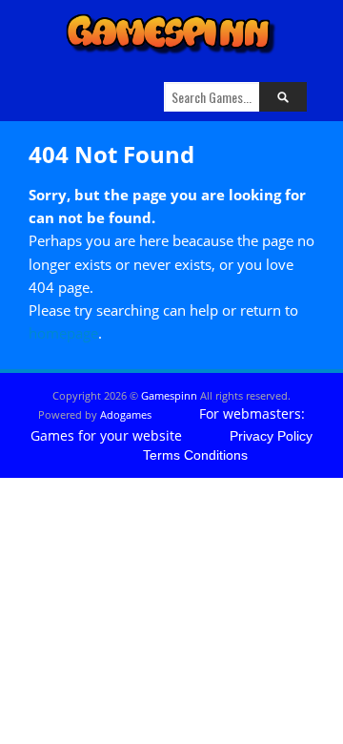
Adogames (125, 414)
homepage (63, 332)
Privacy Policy (271, 436)
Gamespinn (169, 395)
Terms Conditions (195, 455)
